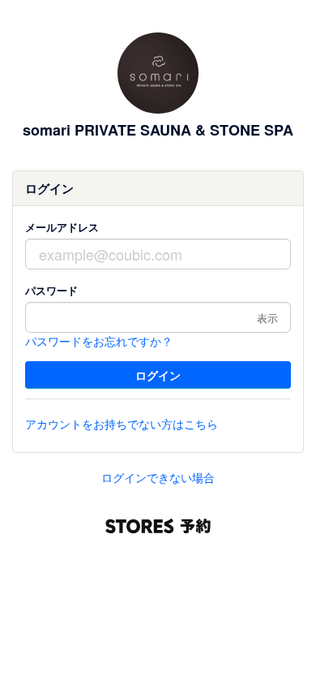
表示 (267, 317)
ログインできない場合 (158, 477)
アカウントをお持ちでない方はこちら (121, 424)
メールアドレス (62, 227)
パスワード (51, 290)
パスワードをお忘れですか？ (99, 341)
